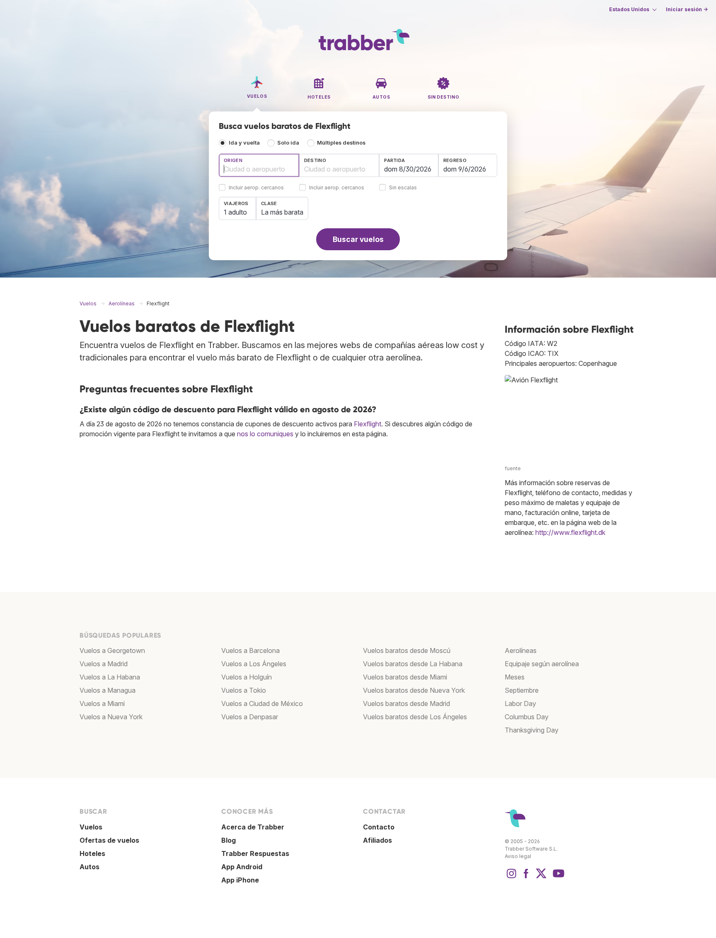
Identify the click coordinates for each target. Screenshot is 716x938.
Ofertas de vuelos (109, 840)
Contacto (378, 827)
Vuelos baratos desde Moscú (406, 650)
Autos (89, 867)
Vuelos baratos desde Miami (405, 677)
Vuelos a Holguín (246, 677)
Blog (228, 840)
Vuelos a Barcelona (250, 650)
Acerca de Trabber (252, 827)
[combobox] (259, 165)
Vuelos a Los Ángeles (253, 664)
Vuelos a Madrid (104, 664)
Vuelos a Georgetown (112, 650)
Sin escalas (403, 188)
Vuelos (91, 827)
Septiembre (522, 690)
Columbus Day (527, 717)
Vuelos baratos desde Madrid (406, 703)
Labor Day (520, 703)
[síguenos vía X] (541, 877)
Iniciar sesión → (687, 9)
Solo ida (288, 143)
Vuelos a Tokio (243, 690)
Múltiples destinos (341, 143)
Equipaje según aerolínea (542, 664)
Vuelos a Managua (107, 690)
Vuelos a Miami (102, 703)
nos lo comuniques (265, 434)
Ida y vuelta (244, 143)
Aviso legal (518, 856)
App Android (241, 867)
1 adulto (235, 212)
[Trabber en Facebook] (526, 877)
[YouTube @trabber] (557, 877)
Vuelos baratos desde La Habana (412, 664)
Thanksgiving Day (532, 730)
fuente (513, 468)
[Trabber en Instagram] (511, 877)
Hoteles (92, 853)
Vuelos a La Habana (110, 677)
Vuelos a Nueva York (111, 717)
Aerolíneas (521, 650)
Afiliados (377, 840)
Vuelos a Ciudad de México (262, 703)
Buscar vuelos (358, 239)
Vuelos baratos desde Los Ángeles (415, 717)
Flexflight (367, 424)
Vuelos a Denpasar (249, 717)
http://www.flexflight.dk (570, 532)
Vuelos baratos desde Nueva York (414, 690)
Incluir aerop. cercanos (256, 188)
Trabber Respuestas (255, 853)
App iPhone (240, 880)
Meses (515, 677)
